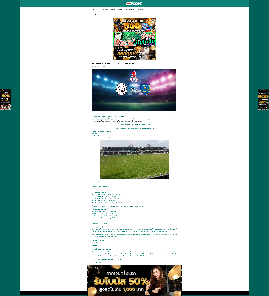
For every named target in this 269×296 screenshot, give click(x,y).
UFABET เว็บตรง (146, 124)
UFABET (121, 124)
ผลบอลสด (95, 9)
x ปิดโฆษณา (5, 109)
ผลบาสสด (113, 9)
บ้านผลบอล (124, 128)
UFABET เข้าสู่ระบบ (135, 124)
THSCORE (131, 128)
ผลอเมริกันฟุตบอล (130, 9)
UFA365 (127, 124)
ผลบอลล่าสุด (138, 128)
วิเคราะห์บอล (140, 9)
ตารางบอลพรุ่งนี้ (104, 9)
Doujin (144, 128)
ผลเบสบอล (120, 9)
